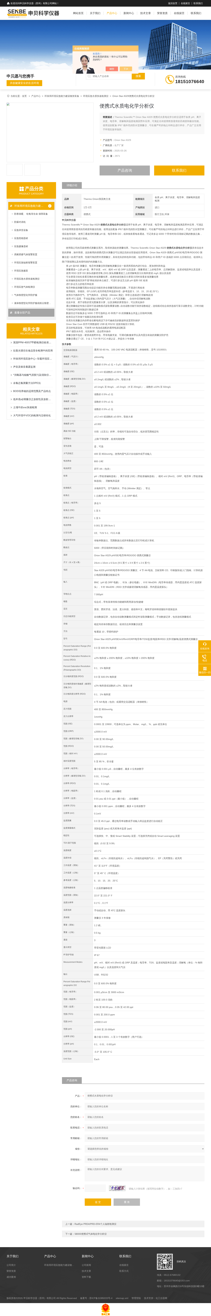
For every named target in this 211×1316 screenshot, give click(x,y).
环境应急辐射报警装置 (25, 262)
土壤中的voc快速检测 (25, 407)
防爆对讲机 (20, 222)
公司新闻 (86, 1265)
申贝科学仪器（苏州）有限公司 (36, 3)
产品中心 (112, 13)
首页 (24, 96)
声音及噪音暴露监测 (24, 366)
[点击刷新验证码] (117, 1188)
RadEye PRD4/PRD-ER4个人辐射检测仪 (95, 1224)
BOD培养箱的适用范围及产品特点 (32, 391)
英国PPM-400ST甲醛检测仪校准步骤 (33, 342)
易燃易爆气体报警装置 (25, 254)
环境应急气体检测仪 (24, 287)
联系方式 (124, 1271)
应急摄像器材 (21, 246)
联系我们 (198, 3)
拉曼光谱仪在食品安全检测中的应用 (33, 350)
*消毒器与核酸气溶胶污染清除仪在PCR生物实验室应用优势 (33, 374)
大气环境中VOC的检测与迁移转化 (32, 415)
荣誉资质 (162, 13)
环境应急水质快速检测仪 (95, 96)
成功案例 (11, 1277)
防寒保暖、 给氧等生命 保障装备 (31, 214)
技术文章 (145, 13)
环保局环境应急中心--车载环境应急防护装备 (33, 358)
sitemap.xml (122, 1298)
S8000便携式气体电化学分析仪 (91, 1234)
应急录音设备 (21, 230)
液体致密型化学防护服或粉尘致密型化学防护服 (34, 303)
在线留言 (185, 3)
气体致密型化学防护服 (25, 295)
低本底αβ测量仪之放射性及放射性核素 (33, 399)
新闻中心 (128, 13)
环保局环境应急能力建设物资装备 (62, 96)
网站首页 (78, 13)
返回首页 (172, 3)
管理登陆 (136, 1298)
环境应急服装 (21, 270)
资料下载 (86, 1277)
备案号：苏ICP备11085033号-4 (96, 1298)
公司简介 (11, 1265)
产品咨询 (125, 170)
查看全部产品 (22, 312)
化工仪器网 (161, 1298)
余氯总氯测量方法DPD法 (27, 383)
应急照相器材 (21, 238)
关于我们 (95, 13)
